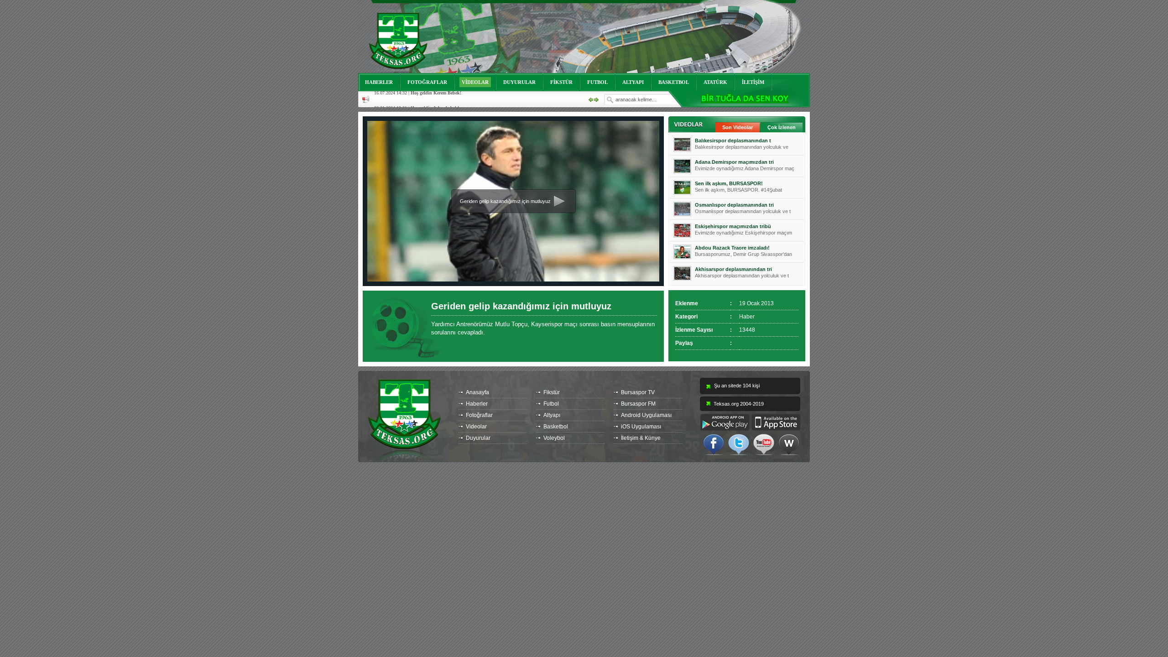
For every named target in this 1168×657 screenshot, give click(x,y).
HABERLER (379, 82)
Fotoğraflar (479, 415)
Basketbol (555, 426)
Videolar (476, 426)
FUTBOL (597, 82)
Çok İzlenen (781, 127)
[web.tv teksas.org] (789, 444)
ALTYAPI (633, 82)
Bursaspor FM (638, 404)
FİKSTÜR (561, 82)
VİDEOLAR (475, 82)
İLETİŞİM (753, 82)
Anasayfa (477, 392)
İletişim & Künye (641, 438)
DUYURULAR (519, 82)
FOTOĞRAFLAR (427, 82)
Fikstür (551, 392)
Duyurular (478, 438)
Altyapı (551, 415)
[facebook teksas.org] (713, 444)
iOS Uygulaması (641, 426)
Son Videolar (737, 127)
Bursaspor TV (638, 392)
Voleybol (554, 438)
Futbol (551, 404)
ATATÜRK (715, 82)
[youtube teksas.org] (764, 444)
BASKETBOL (673, 82)
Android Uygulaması (646, 415)
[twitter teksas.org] (739, 444)
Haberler (477, 404)
